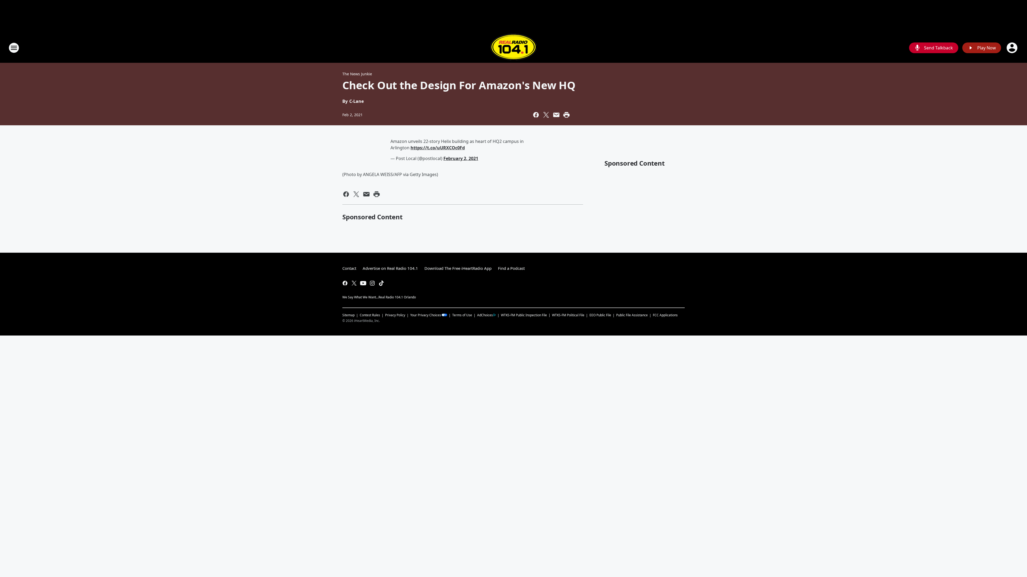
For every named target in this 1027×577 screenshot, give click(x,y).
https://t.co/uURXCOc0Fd (438, 148)
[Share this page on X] (546, 115)
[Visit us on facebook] (345, 283)
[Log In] (1012, 47)
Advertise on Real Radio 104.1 (390, 268)
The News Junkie (357, 73)
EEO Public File (600, 315)
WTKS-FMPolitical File (568, 315)
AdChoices (485, 315)
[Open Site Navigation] (14, 47)
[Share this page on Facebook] (536, 115)
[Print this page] (566, 115)
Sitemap (348, 315)
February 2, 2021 (460, 158)
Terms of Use (462, 315)
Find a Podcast (511, 268)
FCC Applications (665, 315)
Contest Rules (370, 315)
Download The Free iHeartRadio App (458, 268)
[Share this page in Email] (556, 115)
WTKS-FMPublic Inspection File (524, 315)
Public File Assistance (632, 315)
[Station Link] (513, 48)
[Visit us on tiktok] (381, 283)
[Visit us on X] (354, 283)
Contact (349, 268)
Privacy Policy (395, 315)
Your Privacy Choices (425, 315)
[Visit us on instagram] (372, 283)
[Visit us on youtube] (363, 283)
